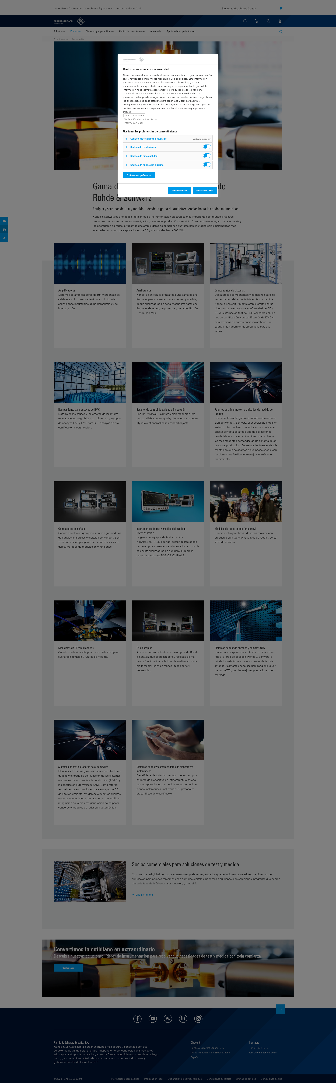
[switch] (207, 147)
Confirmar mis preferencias (139, 175)
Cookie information (134, 115)
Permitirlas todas (179, 190)
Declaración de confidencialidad (141, 119)
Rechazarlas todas (204, 190)
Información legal (133, 122)
